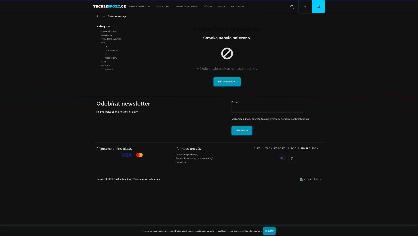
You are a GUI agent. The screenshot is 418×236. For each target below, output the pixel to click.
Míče (103, 43)
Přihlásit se (242, 130)
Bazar (104, 62)
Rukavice (109, 69)
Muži (107, 47)
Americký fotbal (109, 31)
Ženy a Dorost (111, 50)
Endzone (105, 65)
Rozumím (269, 231)
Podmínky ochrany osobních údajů (194, 158)
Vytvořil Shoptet (313, 178)
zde (259, 231)
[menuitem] (139, 6)
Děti (106, 54)
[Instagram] (281, 158)
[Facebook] (292, 158)
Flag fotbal (107, 35)
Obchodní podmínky (187, 154)
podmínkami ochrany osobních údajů (287, 119)
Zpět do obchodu (227, 82)
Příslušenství (111, 58)
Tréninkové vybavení (111, 39)
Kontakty (181, 162)
